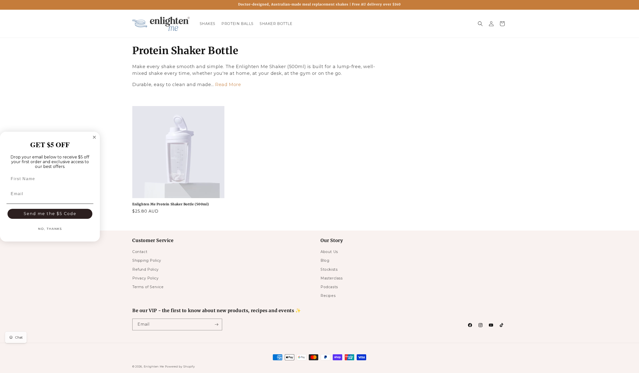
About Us (329, 251)
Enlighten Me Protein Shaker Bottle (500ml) (170, 204)
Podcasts (329, 287)
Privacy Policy (145, 278)
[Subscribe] (216, 324)
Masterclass (331, 278)
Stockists (328, 269)
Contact (139, 251)
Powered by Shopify (180, 366)
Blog (324, 260)
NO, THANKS (50, 229)
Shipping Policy (146, 260)
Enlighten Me (154, 366)
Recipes (327, 295)
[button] (480, 23)
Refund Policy (145, 269)
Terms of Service (148, 287)
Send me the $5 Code (50, 213)
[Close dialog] (94, 137)
